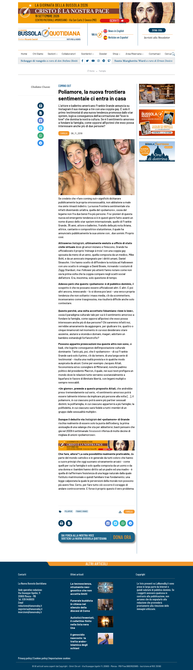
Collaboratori (69, 53)
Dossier (103, 53)
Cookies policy (40, 658)
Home (24, 53)
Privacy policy (25, 658)
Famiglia (102, 71)
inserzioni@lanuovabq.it (30, 612)
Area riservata (133, 53)
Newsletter (157, 38)
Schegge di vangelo (33, 61)
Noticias (118, 37)
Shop (115, 53)
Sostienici (86, 53)
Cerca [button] (168, 53)
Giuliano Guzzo (40, 87)
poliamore (68, 511)
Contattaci (154, 53)
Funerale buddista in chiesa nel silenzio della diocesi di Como (81, 605)
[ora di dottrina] (157, 151)
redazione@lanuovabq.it (30, 605)
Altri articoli (97, 563)
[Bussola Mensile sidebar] (157, 122)
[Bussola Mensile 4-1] (157, 94)
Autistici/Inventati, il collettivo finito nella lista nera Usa (82, 622)
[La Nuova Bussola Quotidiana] (49, 34)
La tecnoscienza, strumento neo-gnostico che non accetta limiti (81, 588)
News (116, 31)
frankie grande (82, 511)
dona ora (157, 30)
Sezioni (52, 53)
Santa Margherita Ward (130, 61)
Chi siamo (38, 53)
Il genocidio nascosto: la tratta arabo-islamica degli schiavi (79, 641)
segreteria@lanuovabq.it (30, 609)
